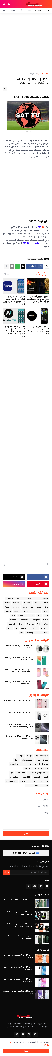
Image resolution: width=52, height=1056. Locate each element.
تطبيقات (32, 74)
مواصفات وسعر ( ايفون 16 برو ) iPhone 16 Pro (19, 737)
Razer (35, 628)
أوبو (4, 10)
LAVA (46, 624)
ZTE (46, 607)
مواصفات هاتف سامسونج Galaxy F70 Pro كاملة (18, 658)
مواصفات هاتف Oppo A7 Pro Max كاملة (18, 956)
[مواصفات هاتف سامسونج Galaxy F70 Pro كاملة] (42, 660)
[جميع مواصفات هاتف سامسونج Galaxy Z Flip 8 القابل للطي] (42, 672)
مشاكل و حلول (42, 760)
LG (32, 607)
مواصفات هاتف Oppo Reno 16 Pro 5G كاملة (18, 968)
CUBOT (45, 632)
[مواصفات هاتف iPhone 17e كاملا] (42, 703)
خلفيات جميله (27, 760)
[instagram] (28, 886)
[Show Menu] (48, 4)
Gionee (13, 619)
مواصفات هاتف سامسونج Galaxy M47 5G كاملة (18, 682)
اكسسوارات (43, 781)
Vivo (18, 598)
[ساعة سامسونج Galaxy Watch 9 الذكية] (42, 648)
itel (21, 632)
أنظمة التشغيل (15, 764)
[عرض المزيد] (6, 266)
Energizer (36, 619)
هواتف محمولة (42, 755)
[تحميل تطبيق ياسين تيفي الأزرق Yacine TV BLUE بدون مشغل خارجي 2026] (14, 286)
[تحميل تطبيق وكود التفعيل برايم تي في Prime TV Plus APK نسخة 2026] (38, 316)
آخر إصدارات (14, 777)
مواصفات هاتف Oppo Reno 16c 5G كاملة (18, 992)
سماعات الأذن (11, 781)
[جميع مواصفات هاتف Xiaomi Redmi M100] (42, 939)
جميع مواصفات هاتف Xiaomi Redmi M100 (20, 937)
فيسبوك (37, 777)
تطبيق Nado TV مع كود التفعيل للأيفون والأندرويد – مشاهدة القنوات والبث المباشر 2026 (14, 331)
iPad (13, 615)
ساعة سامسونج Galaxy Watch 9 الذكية (19, 646)
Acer (10, 628)
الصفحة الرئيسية (43, 74)
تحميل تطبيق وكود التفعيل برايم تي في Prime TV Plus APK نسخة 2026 (38, 330)
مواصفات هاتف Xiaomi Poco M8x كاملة (18, 901)
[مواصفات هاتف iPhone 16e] (42, 715)
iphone (17, 611)
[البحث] (3, 4)
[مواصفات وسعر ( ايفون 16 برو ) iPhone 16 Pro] (42, 739)
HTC (39, 615)
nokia (39, 607)
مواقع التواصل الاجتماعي (38, 772)
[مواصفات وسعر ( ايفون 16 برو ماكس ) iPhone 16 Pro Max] (42, 727)
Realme (27, 602)
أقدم (6, 564)
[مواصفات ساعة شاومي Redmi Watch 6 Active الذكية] (42, 927)
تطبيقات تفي (32, 259)
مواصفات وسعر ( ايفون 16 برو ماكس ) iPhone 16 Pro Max (20, 725)
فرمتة (29, 755)
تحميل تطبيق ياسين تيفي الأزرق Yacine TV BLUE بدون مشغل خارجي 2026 (14, 300)
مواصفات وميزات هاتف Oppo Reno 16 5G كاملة (18, 980)
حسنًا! (26, 1051)
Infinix (7, 602)
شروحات (28, 764)
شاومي (12, 10)
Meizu (8, 611)
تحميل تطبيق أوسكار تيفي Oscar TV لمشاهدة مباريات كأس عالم (38, 299)
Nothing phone (32, 632)
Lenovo (16, 607)
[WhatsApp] (17, 266)
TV (41, 227)
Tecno (24, 607)
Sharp (21, 624)
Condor (31, 615)
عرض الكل (6, 274)
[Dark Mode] (9, 4)
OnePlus (36, 611)
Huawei (10, 598)
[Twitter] (23, 266)
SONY (45, 611)
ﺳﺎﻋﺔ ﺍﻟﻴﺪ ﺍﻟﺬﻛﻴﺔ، (41, 764)
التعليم (45, 785)
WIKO (45, 619)
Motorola (17, 602)
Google (21, 615)
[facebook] (47, 886)
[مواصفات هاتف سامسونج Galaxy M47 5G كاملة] (42, 684)
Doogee (44, 628)
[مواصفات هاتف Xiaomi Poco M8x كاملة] (42, 903)
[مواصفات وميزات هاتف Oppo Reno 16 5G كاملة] (42, 982)
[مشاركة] (5, 89)
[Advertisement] (26, 43)
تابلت (17, 760)
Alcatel (26, 611)
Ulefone (30, 624)
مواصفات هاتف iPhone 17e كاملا (18, 700)
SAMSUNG (28, 598)
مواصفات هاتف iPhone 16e (21, 712)
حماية (37, 785)
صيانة (29, 785)
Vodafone (25, 628)
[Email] (12, 266)
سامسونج (28, 10)
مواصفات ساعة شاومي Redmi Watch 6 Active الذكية (20, 925)
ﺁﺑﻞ (11, 772)
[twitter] (40, 886)
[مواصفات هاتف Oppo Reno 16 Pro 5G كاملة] (42, 970)
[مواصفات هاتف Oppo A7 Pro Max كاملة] (42, 958)
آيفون (20, 10)
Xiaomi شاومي (42, 598)
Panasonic (24, 619)
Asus (7, 607)
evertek (12, 624)
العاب (46, 777)
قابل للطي (26, 777)
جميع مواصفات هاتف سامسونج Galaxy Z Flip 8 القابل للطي (19, 670)
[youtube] (34, 886)
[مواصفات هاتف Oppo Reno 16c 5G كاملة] (42, 994)
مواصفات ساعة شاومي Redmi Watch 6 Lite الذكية (20, 913)
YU (16, 628)
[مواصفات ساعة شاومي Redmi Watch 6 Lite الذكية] (42, 915)
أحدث (46, 564)
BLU (46, 615)
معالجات (32, 781)
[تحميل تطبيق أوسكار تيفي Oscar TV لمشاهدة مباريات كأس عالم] (38, 286)
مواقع (22, 781)
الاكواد (27, 768)
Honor (36, 602)
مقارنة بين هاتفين (41, 768)
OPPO (45, 602)
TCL (38, 624)
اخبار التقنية (21, 772)
